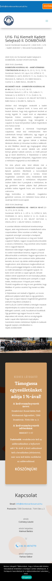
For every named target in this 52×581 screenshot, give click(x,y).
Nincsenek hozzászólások (33, 48)
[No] (49, 572)
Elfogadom (26, 577)
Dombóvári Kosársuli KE (20, 45)
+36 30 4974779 (27, 546)
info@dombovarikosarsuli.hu (29, 504)
